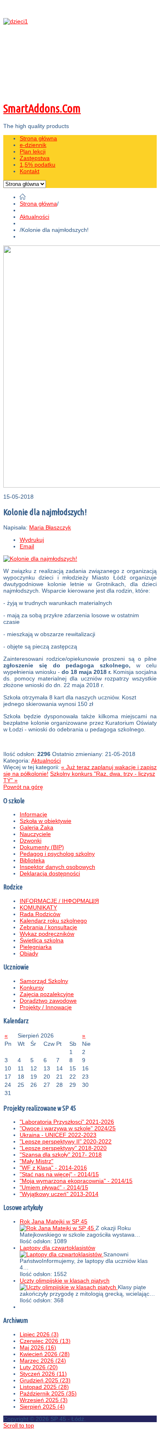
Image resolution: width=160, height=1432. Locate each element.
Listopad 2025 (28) (44, 1387)
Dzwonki (30, 840)
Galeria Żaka (36, 827)
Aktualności (34, 216)
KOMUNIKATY (38, 907)
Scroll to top (18, 1425)
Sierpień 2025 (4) (42, 1406)
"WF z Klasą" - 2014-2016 (53, 1167)
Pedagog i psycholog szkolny (57, 853)
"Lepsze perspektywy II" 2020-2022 (66, 1141)
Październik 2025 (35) (48, 1393)
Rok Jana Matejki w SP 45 (53, 1221)
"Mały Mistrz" (36, 1161)
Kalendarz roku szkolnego (53, 920)
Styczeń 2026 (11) (43, 1373)
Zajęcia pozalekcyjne (47, 994)
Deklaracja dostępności (50, 873)
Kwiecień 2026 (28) (45, 1354)
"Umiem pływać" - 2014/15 (54, 1187)
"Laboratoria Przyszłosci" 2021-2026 (67, 1121)
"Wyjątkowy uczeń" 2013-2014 (59, 1194)
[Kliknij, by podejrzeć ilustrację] (40, 558)
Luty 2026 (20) (39, 1367)
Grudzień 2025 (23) (45, 1380)
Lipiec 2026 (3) (39, 1334)
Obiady (29, 953)
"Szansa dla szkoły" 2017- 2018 (61, 1154)
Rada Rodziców (40, 914)
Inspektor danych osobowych (57, 867)
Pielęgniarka (36, 947)
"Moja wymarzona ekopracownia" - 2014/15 (76, 1181)
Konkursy (32, 987)
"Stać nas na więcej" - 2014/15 (59, 1174)
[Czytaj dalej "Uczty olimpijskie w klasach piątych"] (69, 1287)
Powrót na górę (23, 787)
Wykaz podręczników (47, 933)
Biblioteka (32, 860)
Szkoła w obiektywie (45, 821)
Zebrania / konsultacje (48, 927)
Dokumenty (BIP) (42, 847)
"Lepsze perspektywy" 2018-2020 (63, 1148)
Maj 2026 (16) (38, 1347)
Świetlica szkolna (42, 940)
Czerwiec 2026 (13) (45, 1341)
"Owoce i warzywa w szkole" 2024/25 (68, 1128)
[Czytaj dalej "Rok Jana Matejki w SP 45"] (58, 1228)
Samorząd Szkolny (44, 981)
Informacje (33, 814)
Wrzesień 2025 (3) (44, 1400)
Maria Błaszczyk (50, 527)
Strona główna (38, 203)
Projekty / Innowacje (46, 1007)
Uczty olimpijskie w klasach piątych (65, 1280)
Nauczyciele (35, 834)
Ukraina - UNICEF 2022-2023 (58, 1135)
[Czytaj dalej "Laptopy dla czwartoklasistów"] (61, 1254)
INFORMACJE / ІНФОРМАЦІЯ (59, 901)
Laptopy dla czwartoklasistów (57, 1247)
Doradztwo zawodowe (48, 1000)
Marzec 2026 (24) (43, 1360)
